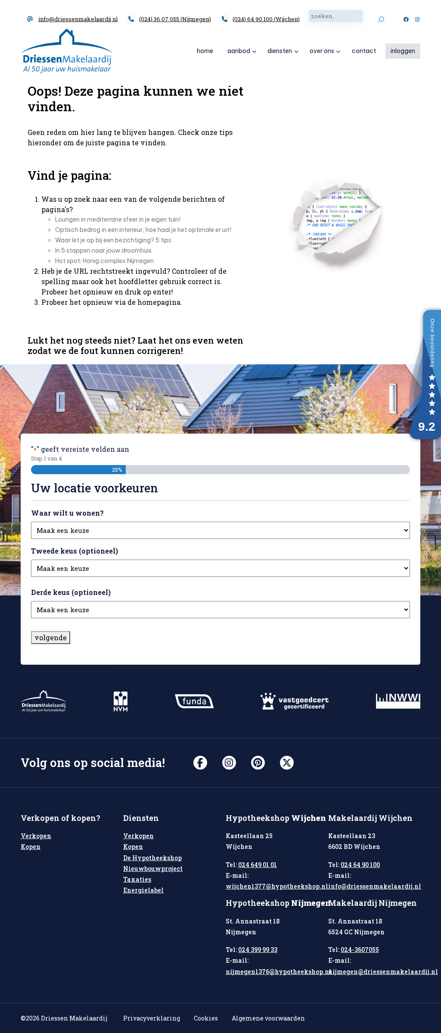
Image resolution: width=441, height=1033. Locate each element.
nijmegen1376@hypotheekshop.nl (279, 971)
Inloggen (403, 51)
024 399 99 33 (257, 949)
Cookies (206, 1018)
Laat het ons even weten (190, 340)
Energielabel (143, 890)
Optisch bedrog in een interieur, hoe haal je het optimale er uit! (143, 230)
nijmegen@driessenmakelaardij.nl (383, 971)
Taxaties (137, 879)
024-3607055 (360, 949)
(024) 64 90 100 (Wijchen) (266, 19)
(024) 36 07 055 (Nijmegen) (175, 19)
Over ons (322, 51)
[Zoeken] (380, 19)
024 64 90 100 (360, 865)
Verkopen (36, 836)
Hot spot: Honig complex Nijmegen (104, 261)
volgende (50, 637)
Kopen (30, 846)
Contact (364, 51)
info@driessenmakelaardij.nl (78, 19)
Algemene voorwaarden (268, 1018)
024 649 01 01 (257, 865)
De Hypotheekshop (152, 858)
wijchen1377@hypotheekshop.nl (277, 886)
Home (205, 51)
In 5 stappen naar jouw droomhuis (103, 250)
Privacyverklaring (151, 1018)
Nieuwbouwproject (153, 868)
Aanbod (238, 51)
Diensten (279, 51)
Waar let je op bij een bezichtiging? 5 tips (113, 240)
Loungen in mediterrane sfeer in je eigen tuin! (117, 219)
